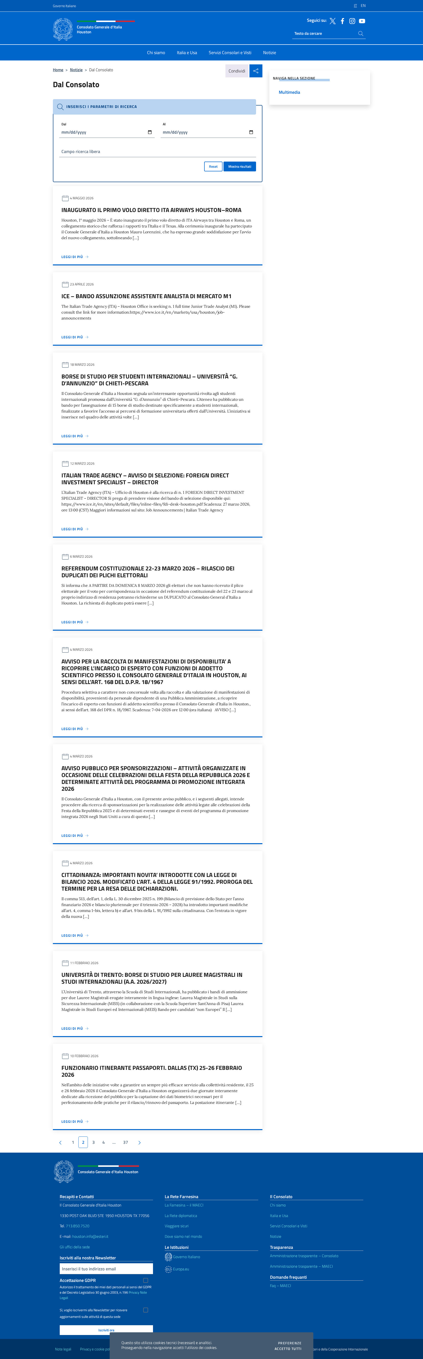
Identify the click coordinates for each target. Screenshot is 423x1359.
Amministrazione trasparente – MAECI (301, 1266)
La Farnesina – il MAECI (184, 1205)
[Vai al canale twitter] (331, 21)
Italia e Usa (279, 1215)
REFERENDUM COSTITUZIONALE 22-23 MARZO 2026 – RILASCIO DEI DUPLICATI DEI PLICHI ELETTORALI (148, 571)
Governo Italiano (64, 5)
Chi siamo (278, 1205)
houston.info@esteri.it (90, 1236)
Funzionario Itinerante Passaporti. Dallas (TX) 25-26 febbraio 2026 (151, 1071)
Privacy (134, 1292)
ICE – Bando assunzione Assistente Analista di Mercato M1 (146, 296)
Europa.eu (180, 1269)
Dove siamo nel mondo (183, 1236)
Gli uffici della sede (75, 1247)
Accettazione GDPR (78, 1280)
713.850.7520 (77, 1226)
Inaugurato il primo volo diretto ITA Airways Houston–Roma (151, 209)
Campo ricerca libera (80, 151)
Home (58, 70)
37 (125, 1142)
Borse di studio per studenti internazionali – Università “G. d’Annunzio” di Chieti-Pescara (149, 380)
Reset (213, 166)
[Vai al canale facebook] (341, 21)
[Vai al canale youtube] (361, 21)
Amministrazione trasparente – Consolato (304, 1256)
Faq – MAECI (280, 1285)
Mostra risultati (239, 166)
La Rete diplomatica (181, 1215)
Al (164, 124)
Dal (63, 124)
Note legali (63, 1349)
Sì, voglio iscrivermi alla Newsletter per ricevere (93, 1310)
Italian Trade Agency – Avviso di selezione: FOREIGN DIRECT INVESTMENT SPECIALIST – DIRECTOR (145, 478)
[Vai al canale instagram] (351, 21)
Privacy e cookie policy (97, 1349)
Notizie (76, 70)
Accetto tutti (288, 1348)
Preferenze (290, 1343)
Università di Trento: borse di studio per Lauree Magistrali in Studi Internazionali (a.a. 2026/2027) (152, 978)
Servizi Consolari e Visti (288, 1226)
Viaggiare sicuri (176, 1226)
